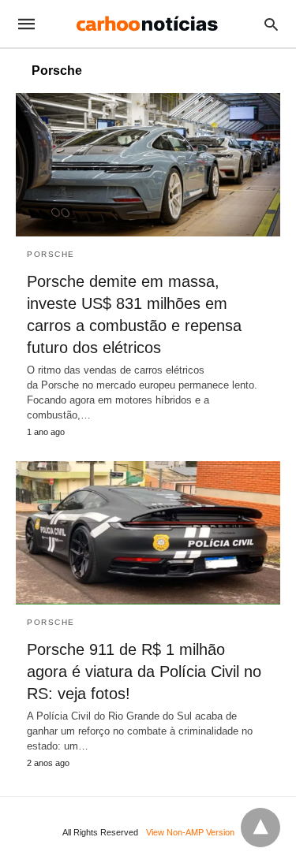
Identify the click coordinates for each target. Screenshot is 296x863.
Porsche (51, 254)
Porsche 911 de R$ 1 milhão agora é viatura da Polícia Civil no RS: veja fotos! (144, 671)
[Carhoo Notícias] (147, 23)
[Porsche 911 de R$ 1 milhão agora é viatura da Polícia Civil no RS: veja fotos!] (148, 532)
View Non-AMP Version (190, 832)
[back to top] (260, 827)
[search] (271, 24)
